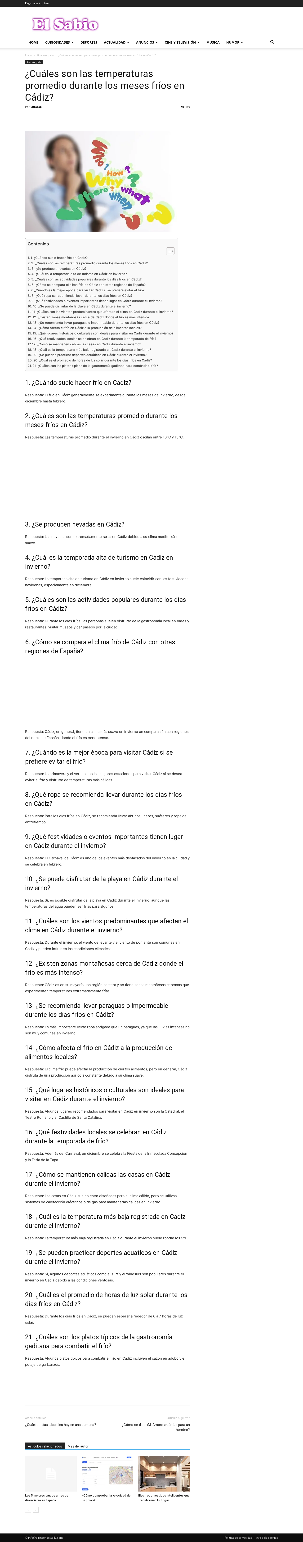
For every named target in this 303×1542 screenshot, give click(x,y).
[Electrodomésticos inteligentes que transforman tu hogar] (164, 1474)
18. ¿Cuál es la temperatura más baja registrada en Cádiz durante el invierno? (92, 350)
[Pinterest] (51, 117)
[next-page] (36, 1510)
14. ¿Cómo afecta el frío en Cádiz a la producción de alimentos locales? (87, 328)
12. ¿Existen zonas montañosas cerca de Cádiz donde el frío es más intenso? (91, 317)
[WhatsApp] (62, 117)
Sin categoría (45, 55)
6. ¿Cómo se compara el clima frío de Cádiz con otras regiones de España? (88, 285)
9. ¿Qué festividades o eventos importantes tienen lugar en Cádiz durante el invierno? (96, 301)
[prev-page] (28, 1510)
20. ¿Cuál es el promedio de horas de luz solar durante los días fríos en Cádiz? (92, 360)
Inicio (28, 55)
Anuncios (145, 42)
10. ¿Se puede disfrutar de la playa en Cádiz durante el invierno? (82, 306)
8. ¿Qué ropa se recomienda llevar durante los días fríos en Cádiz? (81, 296)
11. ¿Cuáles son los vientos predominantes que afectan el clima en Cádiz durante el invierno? (102, 312)
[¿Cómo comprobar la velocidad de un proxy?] (107, 1474)
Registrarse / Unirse (37, 3)
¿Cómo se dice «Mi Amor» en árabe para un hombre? (156, 1427)
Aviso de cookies (267, 1538)
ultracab (36, 106)
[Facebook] (30, 117)
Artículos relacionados (45, 1446)
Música (213, 42)
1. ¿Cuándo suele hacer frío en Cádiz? (59, 258)
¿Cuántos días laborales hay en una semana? (60, 1425)
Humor (232, 42)
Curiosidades (57, 42)
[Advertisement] (107, 479)
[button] (272, 43)
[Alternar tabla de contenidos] (168, 251)
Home (33, 42)
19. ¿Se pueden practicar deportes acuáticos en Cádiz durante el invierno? (90, 355)
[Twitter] (40, 117)
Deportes (88, 42)
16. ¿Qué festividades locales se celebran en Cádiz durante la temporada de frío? (94, 339)
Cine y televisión (180, 42)
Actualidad (114, 42)
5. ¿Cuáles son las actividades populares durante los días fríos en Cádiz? (86, 279)
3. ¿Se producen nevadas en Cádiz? (58, 269)
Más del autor (78, 1446)
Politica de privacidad (238, 1538)
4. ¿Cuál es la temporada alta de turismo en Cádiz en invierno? (79, 274)
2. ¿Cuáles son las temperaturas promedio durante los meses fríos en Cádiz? (89, 263)
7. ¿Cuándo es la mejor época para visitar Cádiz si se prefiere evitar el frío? (87, 290)
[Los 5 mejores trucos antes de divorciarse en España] (51, 1474)
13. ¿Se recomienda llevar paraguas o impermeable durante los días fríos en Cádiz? (96, 323)
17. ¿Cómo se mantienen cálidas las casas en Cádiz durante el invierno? (86, 344)
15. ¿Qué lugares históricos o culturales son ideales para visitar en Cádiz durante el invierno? (103, 333)
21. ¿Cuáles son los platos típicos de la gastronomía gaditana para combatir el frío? (95, 366)
